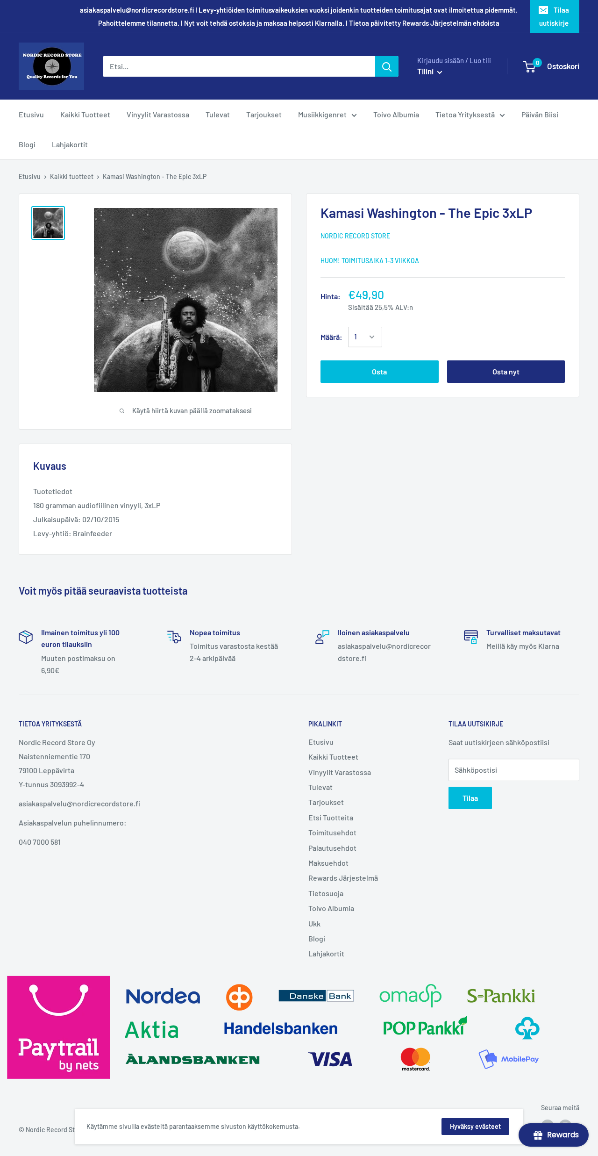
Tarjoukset (326, 801)
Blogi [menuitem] (27, 144)
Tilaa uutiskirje (554, 16)
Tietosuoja (325, 893)
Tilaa (470, 797)
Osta (379, 371)
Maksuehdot (328, 862)
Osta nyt (506, 371)
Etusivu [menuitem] (31, 114)
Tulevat (320, 787)
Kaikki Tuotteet (333, 756)
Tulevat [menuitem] (218, 114)
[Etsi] (387, 66)
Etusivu (30, 176)
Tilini (426, 71)
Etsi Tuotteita (330, 817)
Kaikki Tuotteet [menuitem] (85, 114)
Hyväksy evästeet (475, 1126)
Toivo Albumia (331, 908)
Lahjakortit (326, 953)
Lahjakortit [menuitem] (70, 144)
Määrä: (331, 336)
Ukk (314, 923)
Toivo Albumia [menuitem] (396, 114)
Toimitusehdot (332, 832)
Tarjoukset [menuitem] (264, 114)
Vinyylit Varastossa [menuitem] (158, 114)
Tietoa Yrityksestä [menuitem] (465, 114)
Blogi (316, 938)
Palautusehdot (332, 847)
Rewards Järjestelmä (343, 877)
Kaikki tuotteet (71, 176)
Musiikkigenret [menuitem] (322, 114)
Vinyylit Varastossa (339, 772)
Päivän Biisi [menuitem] (539, 114)
